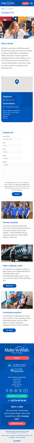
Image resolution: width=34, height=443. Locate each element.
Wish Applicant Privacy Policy (22, 435)
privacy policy (8, 186)
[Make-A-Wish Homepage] (8, 3)
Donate (25, 3)
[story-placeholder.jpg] (17, 300)
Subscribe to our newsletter (17, 396)
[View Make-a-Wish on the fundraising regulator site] (17, 370)
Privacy (7, 435)
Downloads (22, 437)
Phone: (4, 149)
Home (3, 9)
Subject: (5, 155)
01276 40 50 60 (10, 100)
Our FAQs (9, 330)
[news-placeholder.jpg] (17, 253)
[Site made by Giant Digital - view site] (17, 440)
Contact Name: (6, 136)
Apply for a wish (17, 423)
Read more (9, 286)
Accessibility (12, 435)
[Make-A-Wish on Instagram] (11, 390)
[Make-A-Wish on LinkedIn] (15, 390)
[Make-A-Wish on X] (20, 390)
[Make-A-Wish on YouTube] (25, 390)
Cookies (3, 435)
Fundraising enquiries (12, 312)
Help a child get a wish (12, 265)
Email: (4, 142)
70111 (23, 365)
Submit (17, 194)
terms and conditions (21, 184)
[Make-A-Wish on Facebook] (7, 390)
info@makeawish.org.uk (12, 107)
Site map (17, 437)
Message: (5, 162)
